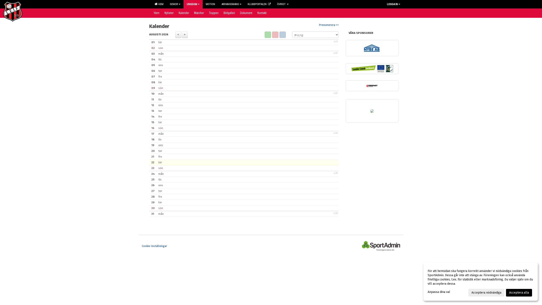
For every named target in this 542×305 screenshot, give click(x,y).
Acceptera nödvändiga (486, 292)
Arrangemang (230, 4)
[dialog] (480, 282)
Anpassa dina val (439, 292)
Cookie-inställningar (154, 246)
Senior (174, 4)
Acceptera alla (519, 292)
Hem (160, 4)
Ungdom (192, 4)
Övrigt (281, 4)
